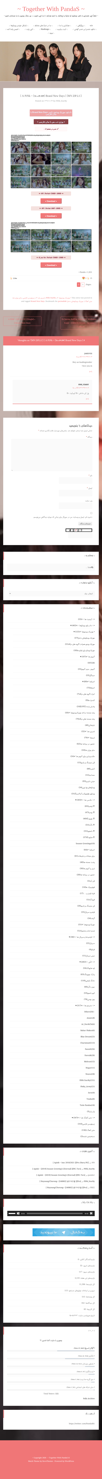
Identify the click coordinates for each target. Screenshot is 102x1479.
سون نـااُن (89, 987)
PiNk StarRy (51, 297)
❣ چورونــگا (89, 818)
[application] (51, 1213)
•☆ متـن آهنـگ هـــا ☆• (84, 1117)
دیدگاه (89, 437)
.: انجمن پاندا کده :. (12, 29)
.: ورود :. (51, 33)
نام (90, 475)
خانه (91, 25)
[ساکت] (18, 1213)
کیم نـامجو (89, 993)
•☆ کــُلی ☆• (88, 962)
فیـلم (92, 949)
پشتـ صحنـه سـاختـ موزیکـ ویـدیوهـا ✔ (80, 712)
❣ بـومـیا (90, 812)
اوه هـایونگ (89, 968)
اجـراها (91, 687)
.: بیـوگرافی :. (80, 25)
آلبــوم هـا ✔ (88, 656)
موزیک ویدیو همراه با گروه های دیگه (80, 644)
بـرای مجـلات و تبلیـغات (85, 856)
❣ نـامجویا (89, 831)
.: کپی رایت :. (29, 29)
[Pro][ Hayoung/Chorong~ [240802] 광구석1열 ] (60, 1181)
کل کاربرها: (90, 1309)
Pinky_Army (87, 1086)
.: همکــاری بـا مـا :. (64, 25)
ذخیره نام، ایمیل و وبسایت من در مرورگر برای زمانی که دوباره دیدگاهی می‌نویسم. (62, 517)
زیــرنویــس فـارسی (29, 297)
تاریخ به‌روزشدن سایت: (86, 1315)
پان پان (91, 1111)
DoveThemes (47, 1461)
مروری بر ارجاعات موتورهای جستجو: (81, 1290)
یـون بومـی (89, 999)
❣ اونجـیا (90, 806)
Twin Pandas (87, 1105)
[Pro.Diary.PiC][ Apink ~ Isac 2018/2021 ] (71, 1162)
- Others (89, 1011)
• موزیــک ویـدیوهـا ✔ (64, 297)
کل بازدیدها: (90, 1284)
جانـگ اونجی (88, 980)
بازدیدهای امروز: (88, 1265)
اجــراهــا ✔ (89, 681)
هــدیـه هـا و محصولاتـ (86, 930)
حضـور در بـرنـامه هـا (86, 744)
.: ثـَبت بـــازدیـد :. (61, 29)
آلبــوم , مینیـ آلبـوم (86, 669)
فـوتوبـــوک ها (88, 887)
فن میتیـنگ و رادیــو (86, 906)
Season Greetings (85, 843)
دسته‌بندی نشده (87, 1136)
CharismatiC (87, 1043)
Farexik (90, 1055)
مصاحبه (90, 775)
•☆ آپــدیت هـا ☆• (86, 619)
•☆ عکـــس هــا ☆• (86, 800)
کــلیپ (91, 768)
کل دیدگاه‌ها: (90, 1303)
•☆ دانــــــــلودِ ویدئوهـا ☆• (83, 625)
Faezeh (90, 1049)
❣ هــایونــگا (89, 837)
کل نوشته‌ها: (90, 1296)
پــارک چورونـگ (88, 974)
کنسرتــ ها (90, 700)
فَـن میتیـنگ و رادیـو (86, 762)
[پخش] (91, 1213)
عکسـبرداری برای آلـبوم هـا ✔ (83, 756)
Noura (90, 1074)
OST (91, 663)
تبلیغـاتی (90, 725)
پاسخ (90, 371)
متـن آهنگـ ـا (88, 301)
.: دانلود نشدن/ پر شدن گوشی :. (84, 29)
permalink (62, 301)
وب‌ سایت (88, 500)
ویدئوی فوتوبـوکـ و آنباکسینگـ (83, 793)
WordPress (69, 1461)
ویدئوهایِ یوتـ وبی (87, 787)
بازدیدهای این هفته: (87, 1278)
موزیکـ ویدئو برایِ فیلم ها (84, 650)
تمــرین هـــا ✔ (40, 297)
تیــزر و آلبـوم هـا (87, 868)
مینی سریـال (88, 955)
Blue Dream (88, 1036)
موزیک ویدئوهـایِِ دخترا (75, 301)
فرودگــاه (90, 899)
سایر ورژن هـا (17, 297)
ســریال (90, 943)
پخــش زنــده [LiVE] (86, 706)
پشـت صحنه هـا (87, 862)
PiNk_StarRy (61, 101)
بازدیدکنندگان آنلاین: (87, 1259)
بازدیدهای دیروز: (88, 1272)
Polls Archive (89, 1398)
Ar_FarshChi (88, 1024)
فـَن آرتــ (91, 881)
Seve (91, 1092)
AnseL (91, 1018)
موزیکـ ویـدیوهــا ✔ (86, 924)
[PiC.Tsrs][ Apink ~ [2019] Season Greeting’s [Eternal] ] (56, 1169)
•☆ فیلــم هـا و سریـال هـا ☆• (82, 937)
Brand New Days (37, 301)
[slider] (12, 1213)
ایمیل (89, 488)
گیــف (91, 918)
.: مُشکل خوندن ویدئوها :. (19, 25)
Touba (91, 1099)
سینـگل (90, 675)
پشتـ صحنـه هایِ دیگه (85, 719)
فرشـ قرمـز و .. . (87, 893)
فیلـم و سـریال (88, 912)
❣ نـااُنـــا (90, 825)
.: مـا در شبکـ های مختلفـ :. (43, 25)
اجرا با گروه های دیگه (86, 694)
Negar (90, 1068)
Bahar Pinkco (87, 1030)
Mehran (89, 1061)
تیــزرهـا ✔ (89, 737)
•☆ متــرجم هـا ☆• (86, 1005)
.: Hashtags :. (45, 29)
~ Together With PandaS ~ (51, 10)
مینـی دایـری (88, 781)
